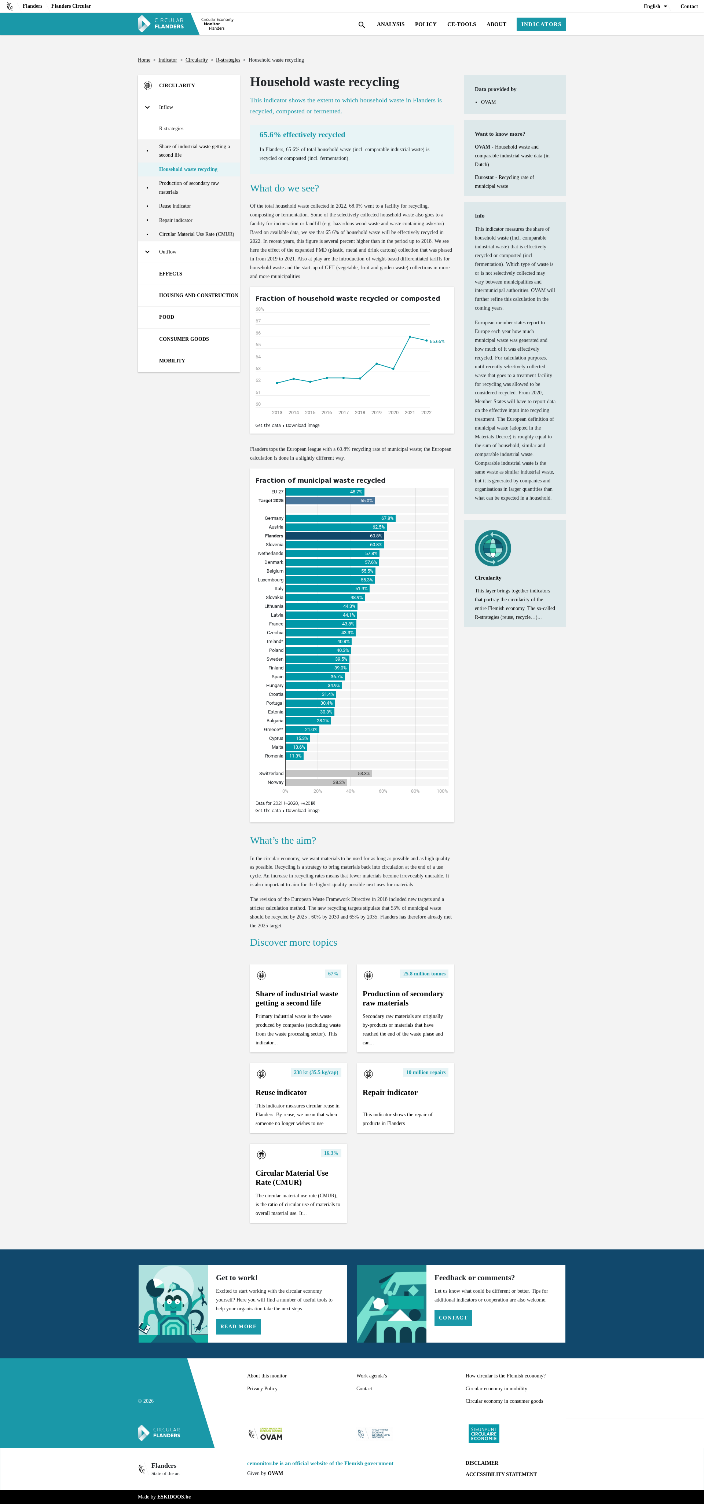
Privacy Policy (262, 1388)
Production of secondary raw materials (189, 187)
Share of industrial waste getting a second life (194, 150)
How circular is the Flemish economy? (506, 1376)
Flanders (32, 6)
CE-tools (461, 24)
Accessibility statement (501, 1474)
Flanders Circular (71, 6)
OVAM (488, 102)
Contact (689, 6)
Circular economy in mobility (496, 1388)
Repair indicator (175, 220)
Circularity (197, 60)
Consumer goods (184, 339)
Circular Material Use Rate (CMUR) (196, 234)
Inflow (166, 107)
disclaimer (482, 1463)
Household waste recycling (188, 169)
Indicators (541, 24)
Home (144, 60)
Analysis (390, 24)
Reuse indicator (175, 206)
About (496, 24)
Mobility (172, 361)
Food (166, 317)
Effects (170, 274)
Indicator (167, 60)
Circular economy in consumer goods (504, 1401)
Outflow (167, 252)
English (652, 6)
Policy (426, 24)
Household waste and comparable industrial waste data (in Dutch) (512, 155)
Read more (238, 1326)
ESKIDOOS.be (174, 1497)
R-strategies (228, 60)
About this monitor (267, 1376)
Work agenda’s (371, 1376)
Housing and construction (198, 295)
